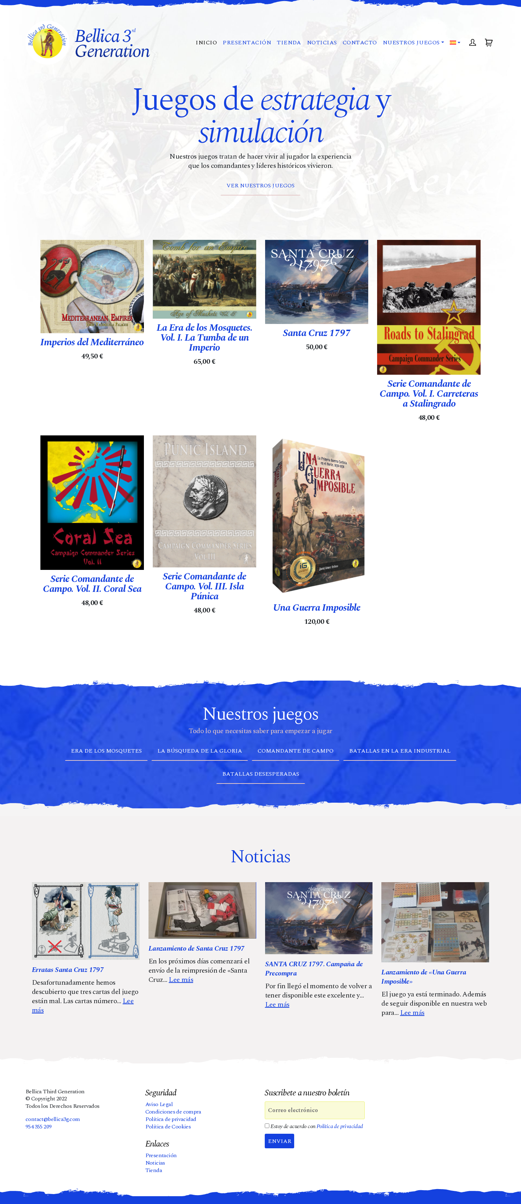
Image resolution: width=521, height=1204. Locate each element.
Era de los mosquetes (106, 751)
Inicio (206, 42)
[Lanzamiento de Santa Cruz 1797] (202, 910)
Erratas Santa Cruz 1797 (67, 969)
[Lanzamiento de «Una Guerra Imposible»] (435, 922)
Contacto (360, 42)
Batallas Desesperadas (260, 774)
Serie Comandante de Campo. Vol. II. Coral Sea (92, 584)
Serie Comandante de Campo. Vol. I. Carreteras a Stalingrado (429, 394)
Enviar (279, 1141)
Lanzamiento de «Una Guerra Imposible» (423, 977)
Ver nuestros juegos (260, 185)
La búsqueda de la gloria (199, 751)
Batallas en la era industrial (399, 751)
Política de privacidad (170, 1119)
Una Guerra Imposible (316, 608)
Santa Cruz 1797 (317, 333)
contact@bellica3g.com (53, 1119)
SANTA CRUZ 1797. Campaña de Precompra (314, 969)
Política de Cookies (168, 1126)
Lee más (181, 979)
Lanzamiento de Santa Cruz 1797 (197, 948)
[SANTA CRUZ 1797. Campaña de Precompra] (319, 918)
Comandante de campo (296, 751)
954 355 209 (38, 1126)
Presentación (247, 42)
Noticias (322, 42)
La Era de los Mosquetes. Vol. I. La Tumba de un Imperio (204, 338)
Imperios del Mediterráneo (92, 342)
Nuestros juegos (411, 42)
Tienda (289, 42)
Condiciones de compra (173, 1111)
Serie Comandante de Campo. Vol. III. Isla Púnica (204, 586)
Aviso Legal (159, 1104)
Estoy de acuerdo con (316, 1126)
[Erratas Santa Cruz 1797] (86, 921)
